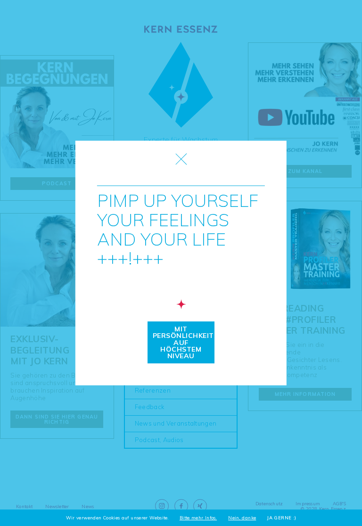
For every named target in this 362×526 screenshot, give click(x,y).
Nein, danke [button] (242, 518)
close (181, 158)
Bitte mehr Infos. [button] (198, 518)
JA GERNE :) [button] (281, 518)
